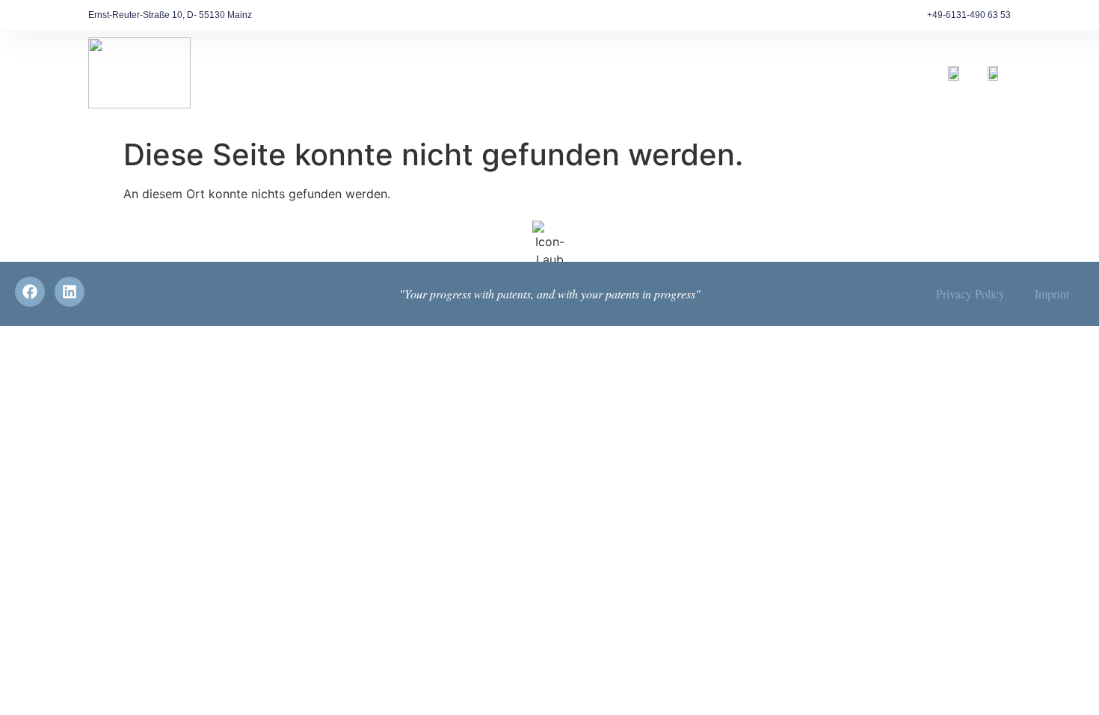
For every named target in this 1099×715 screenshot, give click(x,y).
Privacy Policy (970, 293)
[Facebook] (30, 292)
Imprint (1052, 293)
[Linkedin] (69, 292)
